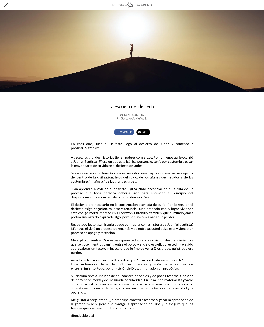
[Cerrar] (6, 5)
